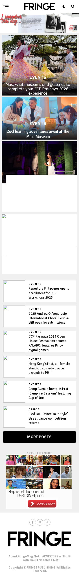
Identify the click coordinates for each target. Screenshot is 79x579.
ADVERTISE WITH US (56, 556)
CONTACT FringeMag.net (41, 560)
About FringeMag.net (24, 556)
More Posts (39, 437)
